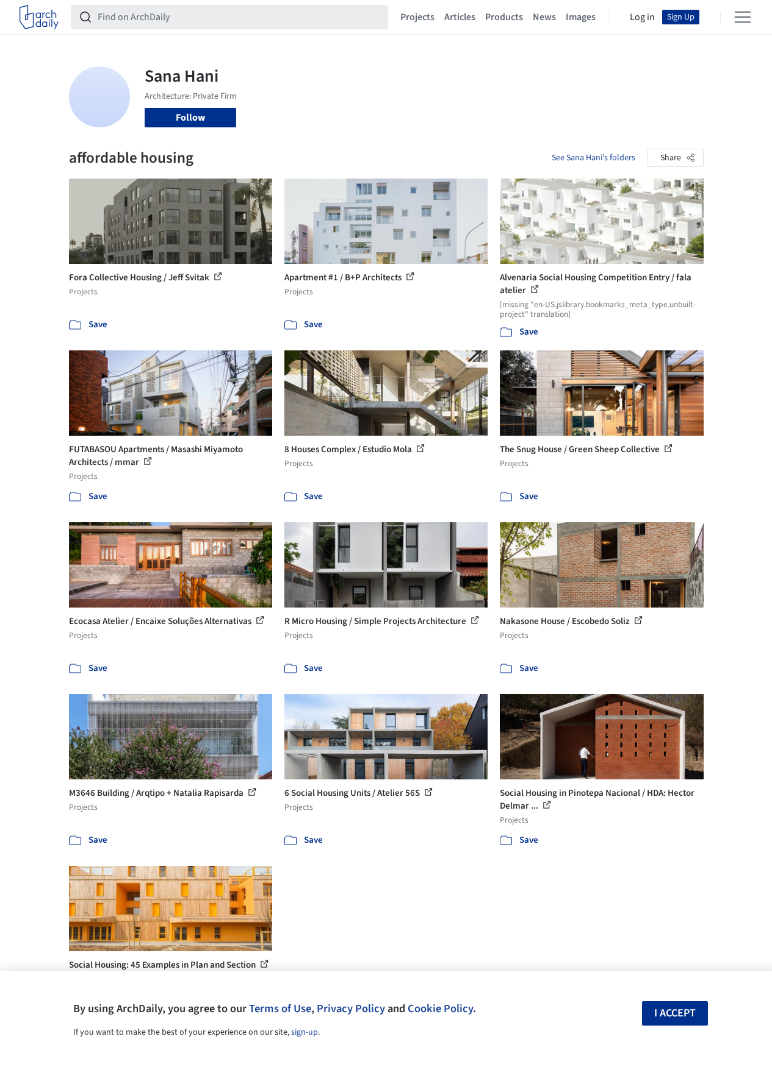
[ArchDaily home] (39, 17)
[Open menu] (742, 17)
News (544, 17)
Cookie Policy (440, 1008)
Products (504, 17)
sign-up (304, 1032)
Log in (642, 17)
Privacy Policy (351, 1008)
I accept (675, 1013)
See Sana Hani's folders (593, 158)
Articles (459, 17)
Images (581, 17)
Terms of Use (280, 1008)
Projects (417, 17)
